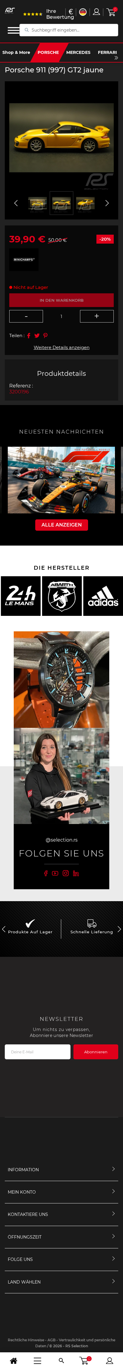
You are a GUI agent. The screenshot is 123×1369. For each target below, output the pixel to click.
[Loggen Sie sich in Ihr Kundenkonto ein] (96, 11)
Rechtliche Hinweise (26, 1340)
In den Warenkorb (62, 300)
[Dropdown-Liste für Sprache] (83, 12)
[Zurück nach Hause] (13, 1361)
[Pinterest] (45, 335)
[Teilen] (28, 335)
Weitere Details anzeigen (62, 347)
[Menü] (37, 1361)
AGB (51, 1340)
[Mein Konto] (110, 1361)
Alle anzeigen (61, 525)
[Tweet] (37, 335)
